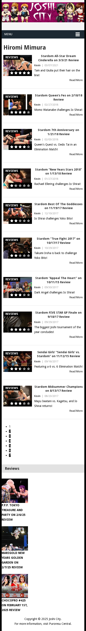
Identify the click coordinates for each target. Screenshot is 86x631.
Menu (8, 34)
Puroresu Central (60, 623)
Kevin (37, 65)
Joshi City (55, 619)
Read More (76, 80)
